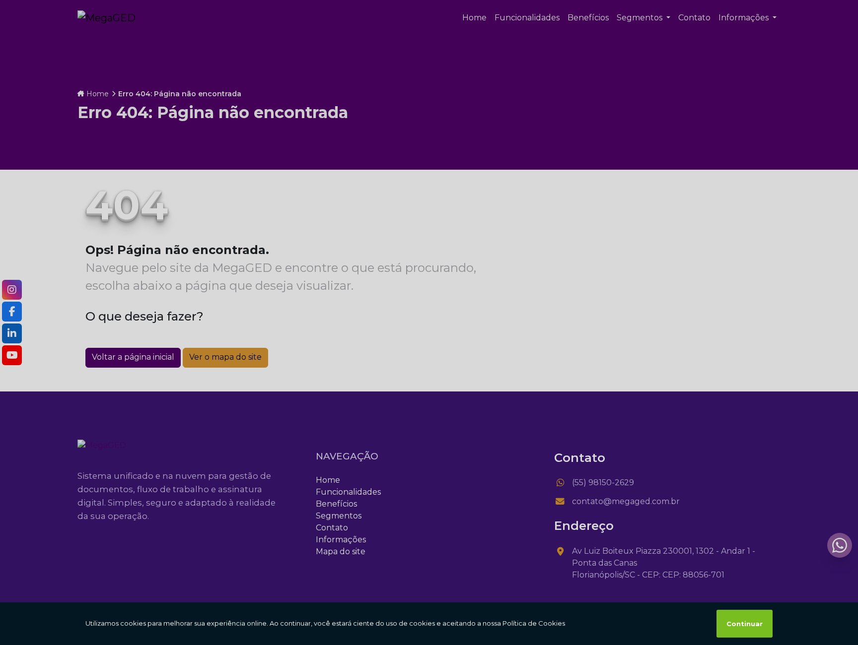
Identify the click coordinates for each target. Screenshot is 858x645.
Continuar (744, 624)
